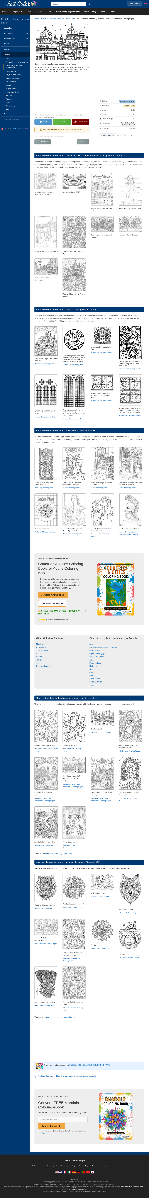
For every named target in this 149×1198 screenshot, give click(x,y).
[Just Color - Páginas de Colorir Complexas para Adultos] (83, 1172)
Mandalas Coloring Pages (73, 907)
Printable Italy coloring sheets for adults (75, 430)
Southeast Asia (95, 682)
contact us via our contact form (131, 1187)
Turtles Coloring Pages (100, 896)
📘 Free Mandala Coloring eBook (14, 129)
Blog (113, 12)
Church (126, 106)
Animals (39, 654)
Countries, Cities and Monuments (61, 19)
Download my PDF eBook (53, 595)
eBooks (104, 12)
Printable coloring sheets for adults (67, 1076)
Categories (16, 12)
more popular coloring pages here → (60, 1017)
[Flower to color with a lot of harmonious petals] (74, 949)
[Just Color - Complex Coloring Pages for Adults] (58, 1172)
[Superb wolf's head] (130, 906)
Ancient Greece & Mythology (17, 62)
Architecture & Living (127, 101)
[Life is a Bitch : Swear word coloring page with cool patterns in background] (46, 934)
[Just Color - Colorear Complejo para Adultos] (74, 1172)
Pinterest (74, 1161)
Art (37, 663)
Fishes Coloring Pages (44, 845)
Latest (29, 12)
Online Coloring (90, 12)
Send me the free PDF (52, 1126)
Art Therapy (41, 647)
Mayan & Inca (95, 663)
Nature (39, 657)
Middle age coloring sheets (44, 488)
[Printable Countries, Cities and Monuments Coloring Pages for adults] (35, 1076)
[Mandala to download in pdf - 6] (74, 900)
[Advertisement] (61, 93)
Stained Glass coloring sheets (73, 364)
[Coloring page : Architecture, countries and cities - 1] (46, 189)
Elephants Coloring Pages (45, 1005)
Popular (39, 12)
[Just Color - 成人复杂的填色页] (88, 1172)
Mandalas (40, 644)
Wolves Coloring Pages (128, 913)
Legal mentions (90, 1166)
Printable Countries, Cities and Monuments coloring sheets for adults (90, 155)
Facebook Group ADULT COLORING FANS (89, 1065)
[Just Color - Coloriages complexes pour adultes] (64, 1172)
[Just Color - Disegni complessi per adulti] (69, 1172)
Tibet (91, 685)
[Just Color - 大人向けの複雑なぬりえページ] (92, 1172)
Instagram (82, 1161)
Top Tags (72, 1166)
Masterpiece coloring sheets (44, 364)
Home (4, 12)
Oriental (92, 672)
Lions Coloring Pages (44, 908)
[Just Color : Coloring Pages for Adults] (21, 3)
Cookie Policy (101, 1166)
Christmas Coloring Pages (130, 957)
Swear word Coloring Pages (46, 944)
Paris (91, 676)
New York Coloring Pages (101, 732)
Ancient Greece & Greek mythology (103, 647)
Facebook (67, 1161)
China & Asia (94, 650)
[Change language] (145, 3)
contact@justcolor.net (78, 1189)
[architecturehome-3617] (74, 189)
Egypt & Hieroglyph (97, 654)
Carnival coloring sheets (71, 488)
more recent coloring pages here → (59, 854)
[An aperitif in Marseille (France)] (46, 248)
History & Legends (43, 666)
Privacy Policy (112, 1166)
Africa (91, 644)
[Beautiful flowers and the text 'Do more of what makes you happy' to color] (74, 998)
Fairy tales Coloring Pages (130, 751)
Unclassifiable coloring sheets (45, 532)
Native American (96, 666)
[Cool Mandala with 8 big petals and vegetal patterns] (102, 942)
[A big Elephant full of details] (46, 999)
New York (93, 669)
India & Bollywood (96, 657)
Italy (133, 106)
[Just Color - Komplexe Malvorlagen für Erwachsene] (78, 1172)
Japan (92, 660)
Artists (48, 12)
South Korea (94, 679)
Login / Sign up (135, 3)
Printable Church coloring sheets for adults (77, 309)
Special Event (42, 650)
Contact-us (80, 1166)
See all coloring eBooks (52, 603)
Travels (44, 19)
